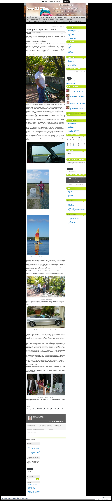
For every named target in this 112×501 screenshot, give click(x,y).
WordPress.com (71, 196)
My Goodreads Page (72, 35)
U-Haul (42, 429)
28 (73, 145)
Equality (69, 46)
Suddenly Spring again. (72, 65)
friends (58, 426)
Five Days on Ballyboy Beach (48, 17)
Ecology (69, 44)
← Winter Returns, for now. (31, 26)
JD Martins (45, 21)
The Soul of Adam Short (33, 21)
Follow (69, 78)
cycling (47, 426)
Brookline (28, 426)
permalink (51, 429)
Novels (69, 48)
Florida (52, 426)
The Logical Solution (66, 19)
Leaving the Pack (71, 34)
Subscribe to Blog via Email (75, 159)
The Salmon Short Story (35, 451)
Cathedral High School (34, 426)
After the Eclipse (71, 61)
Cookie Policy (25, 498)
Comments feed (71, 195)
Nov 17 (28, 32)
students (30, 429)
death (50, 426)
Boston (60, 425)
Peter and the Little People (77, 17)
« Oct (67, 147)
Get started (66, 1)
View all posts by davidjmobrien (56, 421)
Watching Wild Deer (71, 208)
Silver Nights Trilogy (32, 19)
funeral (60, 426)
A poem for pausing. (71, 62)
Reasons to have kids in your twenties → (58, 26)
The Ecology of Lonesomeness (49, 19)
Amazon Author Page (72, 30)
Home (28, 17)
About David (35, 17)
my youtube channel (71, 206)
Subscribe (70, 169)
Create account (71, 191)
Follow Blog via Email (74, 68)
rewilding (69, 51)
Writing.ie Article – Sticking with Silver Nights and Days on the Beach (34, 492)
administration (56, 425)
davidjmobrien (38, 32)
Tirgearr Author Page (72, 38)
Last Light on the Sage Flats (58, 21)
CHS (45, 426)
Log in (69, 192)
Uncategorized (43, 425)
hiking (63, 426)
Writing (48, 425)
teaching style (38, 429)
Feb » (70, 147)
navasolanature (73, 91)
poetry (40, 425)
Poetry (70, 21)
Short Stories (78, 21)
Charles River (41, 426)
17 (81, 143)
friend (55, 426)
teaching (34, 429)
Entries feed (70, 194)
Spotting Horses (71, 60)
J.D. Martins (70, 33)
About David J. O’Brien (32, 445)
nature (69, 47)
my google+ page (71, 205)
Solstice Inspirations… (81, 96)
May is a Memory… (71, 64)
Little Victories (62, 17)
